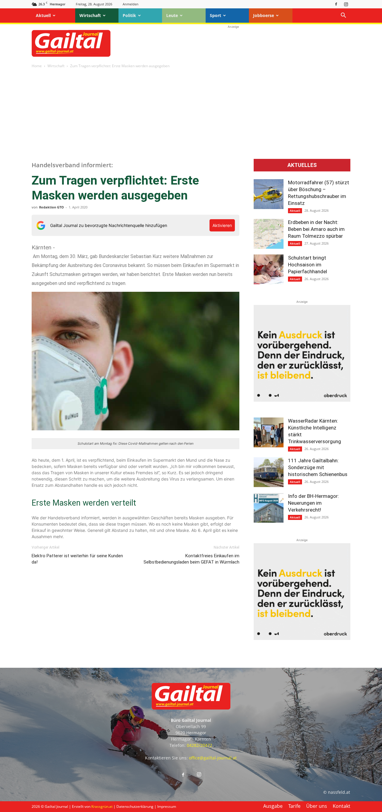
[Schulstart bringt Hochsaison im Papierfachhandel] (269, 269)
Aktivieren (222, 225)
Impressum (166, 806)
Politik (129, 15)
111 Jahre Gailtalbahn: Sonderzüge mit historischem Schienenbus (317, 467)
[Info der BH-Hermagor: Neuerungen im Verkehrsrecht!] (269, 508)
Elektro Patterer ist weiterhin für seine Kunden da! (77, 559)
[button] (343, 16)
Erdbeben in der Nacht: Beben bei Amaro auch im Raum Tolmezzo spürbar (316, 229)
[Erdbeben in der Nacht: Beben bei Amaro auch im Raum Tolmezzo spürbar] (269, 234)
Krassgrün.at (102, 806)
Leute (172, 15)
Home (37, 65)
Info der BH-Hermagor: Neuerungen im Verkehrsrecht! (313, 503)
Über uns (316, 806)
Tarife (294, 806)
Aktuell (43, 15)
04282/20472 (199, 745)
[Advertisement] (233, 43)
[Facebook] (336, 4)
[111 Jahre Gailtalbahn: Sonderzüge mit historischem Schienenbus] (269, 472)
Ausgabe (273, 806)
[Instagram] (345, 4)
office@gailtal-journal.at (213, 758)
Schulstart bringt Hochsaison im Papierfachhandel (307, 264)
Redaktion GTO (51, 207)
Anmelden (130, 4)
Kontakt (341, 806)
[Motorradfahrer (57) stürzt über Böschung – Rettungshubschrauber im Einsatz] (269, 194)
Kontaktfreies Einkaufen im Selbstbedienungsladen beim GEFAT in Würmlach (191, 559)
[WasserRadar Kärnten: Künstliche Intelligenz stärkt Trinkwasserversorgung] (269, 432)
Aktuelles (302, 165)
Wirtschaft (90, 15)
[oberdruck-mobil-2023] (302, 400)
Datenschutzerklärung (134, 806)
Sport (215, 15)
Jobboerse (263, 15)
